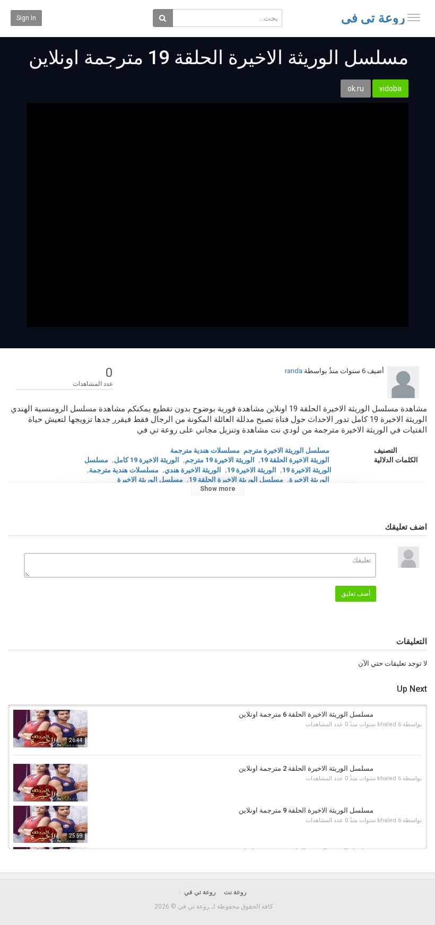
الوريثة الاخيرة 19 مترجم (220, 460)
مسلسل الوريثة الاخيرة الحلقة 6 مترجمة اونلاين (306, 714)
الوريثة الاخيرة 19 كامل (146, 460)
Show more (218, 488)
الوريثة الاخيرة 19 (251, 470)
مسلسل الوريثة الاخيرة (150, 479)
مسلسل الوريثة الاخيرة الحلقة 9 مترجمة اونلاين (306, 810)
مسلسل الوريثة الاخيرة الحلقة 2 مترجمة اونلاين (306, 768)
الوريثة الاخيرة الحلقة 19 (294, 460)
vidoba (390, 88)
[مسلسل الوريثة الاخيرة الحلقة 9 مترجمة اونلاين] (50, 824)
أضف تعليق (355, 593)
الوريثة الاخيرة (309, 479)
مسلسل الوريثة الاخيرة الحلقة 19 (236, 479)
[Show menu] (414, 17)
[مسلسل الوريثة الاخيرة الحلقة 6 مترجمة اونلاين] (50, 728)
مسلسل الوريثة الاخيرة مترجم (286, 450)
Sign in (26, 18)
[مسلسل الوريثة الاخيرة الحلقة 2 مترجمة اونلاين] (50, 782)
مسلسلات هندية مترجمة (205, 450)
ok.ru (355, 88)
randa (293, 371)
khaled (386, 724)
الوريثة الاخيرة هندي (192, 470)
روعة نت (235, 892)
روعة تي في (373, 18)
